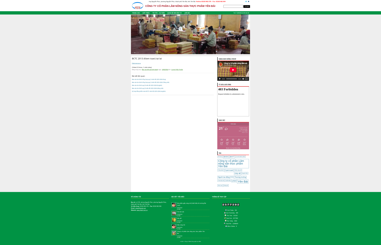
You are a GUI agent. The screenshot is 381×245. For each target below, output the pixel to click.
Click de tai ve (136, 63)
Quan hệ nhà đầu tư (174, 13)
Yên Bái (243, 181)
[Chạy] (220, 79)
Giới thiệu (146, 13)
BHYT (232, 157)
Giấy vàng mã (238, 170)
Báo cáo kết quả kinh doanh (150, 69)
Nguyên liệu (245, 173)
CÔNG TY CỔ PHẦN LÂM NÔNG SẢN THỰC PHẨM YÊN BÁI (180, 6)
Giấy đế (237, 173)
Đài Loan (220, 185)
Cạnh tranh (229, 170)
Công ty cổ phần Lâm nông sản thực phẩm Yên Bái (231, 163)
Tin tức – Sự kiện (158, 13)
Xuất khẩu (228, 180)
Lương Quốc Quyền (177, 69)
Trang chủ (136, 13)
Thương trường (240, 177)
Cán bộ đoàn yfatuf (240, 156)
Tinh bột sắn (221, 180)
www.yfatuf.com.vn (142, 210)
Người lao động (223, 177)
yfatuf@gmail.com (140, 208)
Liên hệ (187, 13)
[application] (233, 71)
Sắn (232, 176)
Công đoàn (220, 170)
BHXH (226, 157)
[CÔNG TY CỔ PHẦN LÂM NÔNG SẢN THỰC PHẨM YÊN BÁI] (137, 6)
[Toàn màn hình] (246, 79)
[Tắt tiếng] (243, 79)
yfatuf (234, 181)
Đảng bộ (226, 185)
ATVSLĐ (220, 156)
